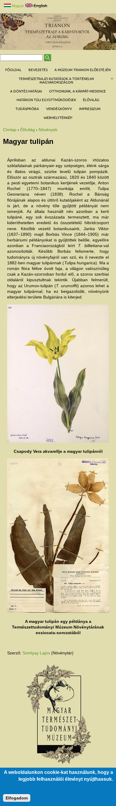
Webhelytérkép (58, 118)
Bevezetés (38, 70)
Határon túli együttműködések (46, 100)
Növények (48, 129)
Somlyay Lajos (36, 653)
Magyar (17, 6)
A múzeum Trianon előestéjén (82, 70)
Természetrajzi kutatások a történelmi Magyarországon (47, 80)
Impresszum (90, 109)
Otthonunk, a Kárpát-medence (77, 91)
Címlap (9, 129)
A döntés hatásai (26, 91)
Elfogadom (17, 798)
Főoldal (13, 70)
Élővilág (91, 100)
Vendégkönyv (59, 109)
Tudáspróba (27, 109)
